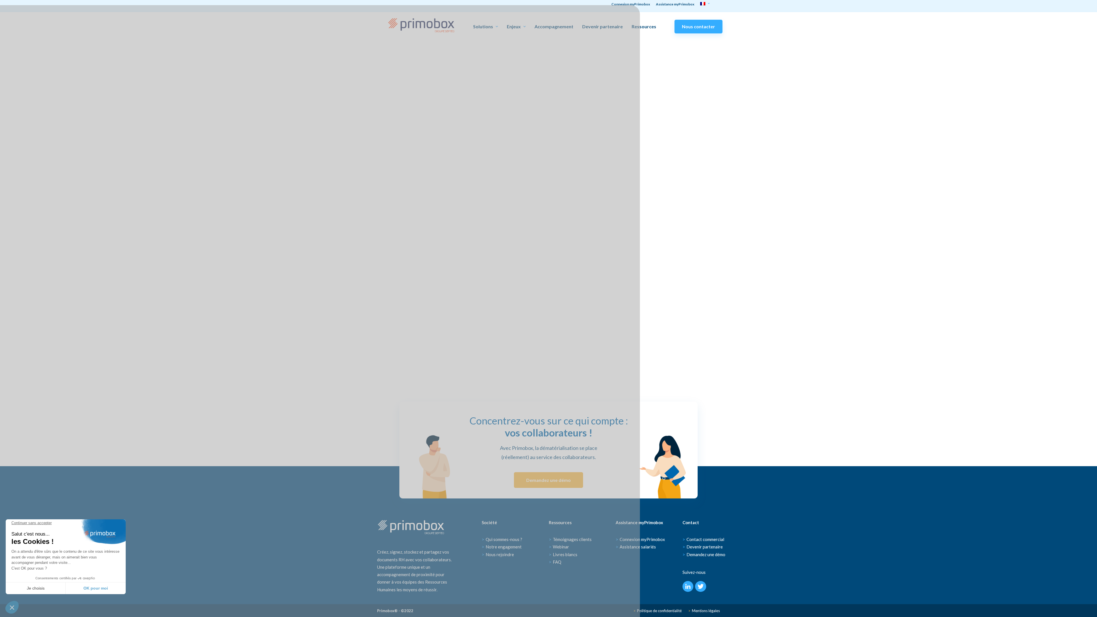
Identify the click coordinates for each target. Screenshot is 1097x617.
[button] (12, 607)
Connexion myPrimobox (640, 539)
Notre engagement (502, 546)
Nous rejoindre (498, 554)
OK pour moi (95, 588)
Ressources (644, 26)
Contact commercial (703, 539)
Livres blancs (563, 554)
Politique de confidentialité (657, 610)
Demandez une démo (548, 480)
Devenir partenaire (602, 26)
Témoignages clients (570, 539)
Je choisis (36, 588)
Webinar (559, 546)
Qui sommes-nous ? (502, 539)
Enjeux (514, 26)
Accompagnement (554, 26)
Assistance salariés (636, 546)
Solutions (483, 26)
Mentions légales (704, 610)
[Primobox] (421, 25)
